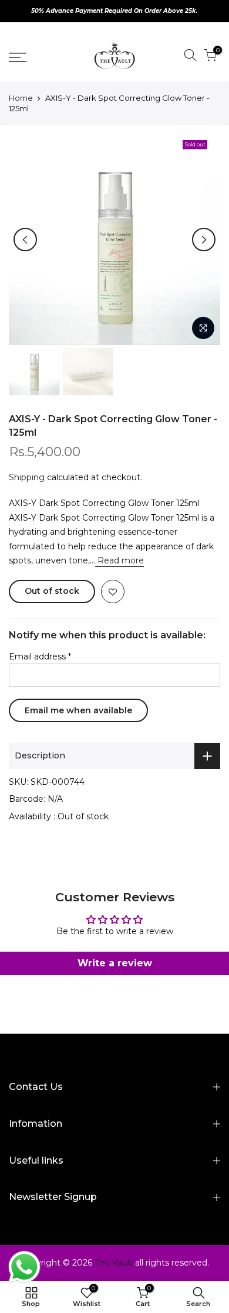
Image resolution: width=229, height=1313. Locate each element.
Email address (40, 656)
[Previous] (25, 239)
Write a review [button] (115, 963)
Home (21, 97)
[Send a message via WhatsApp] (24, 1267)
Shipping (27, 477)
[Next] (203, 239)
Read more (119, 560)
